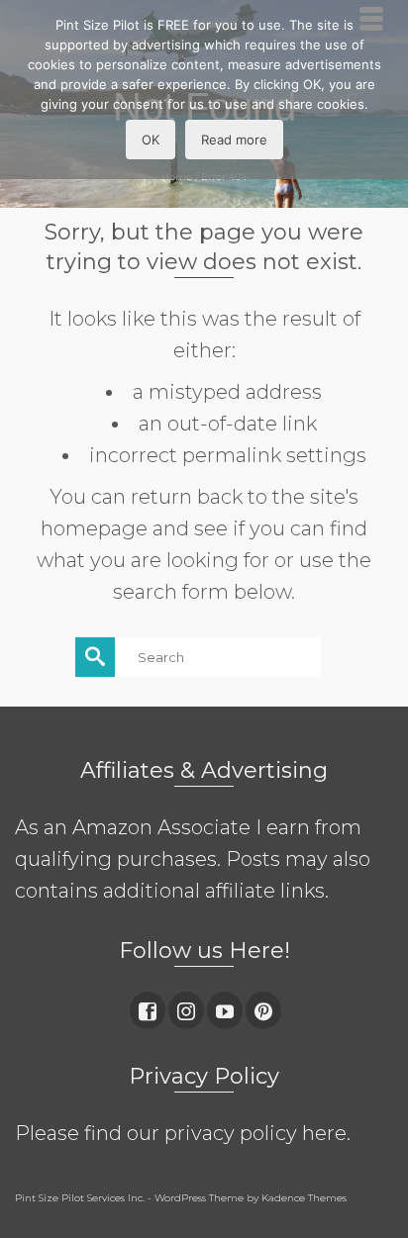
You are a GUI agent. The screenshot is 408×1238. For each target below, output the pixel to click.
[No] (383, 90)
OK (150, 139)
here (324, 1133)
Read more (234, 139)
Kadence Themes (304, 1197)
